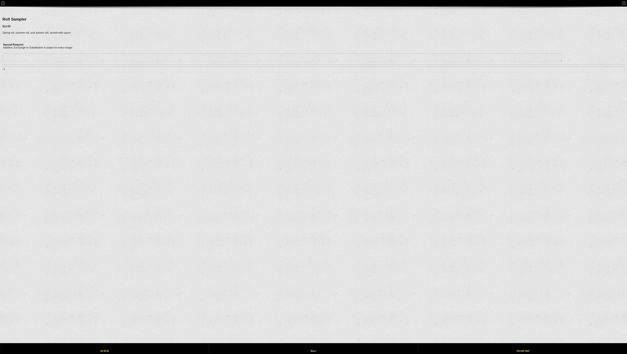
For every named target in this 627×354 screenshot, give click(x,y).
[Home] (624, 3)
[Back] (3, 3)
